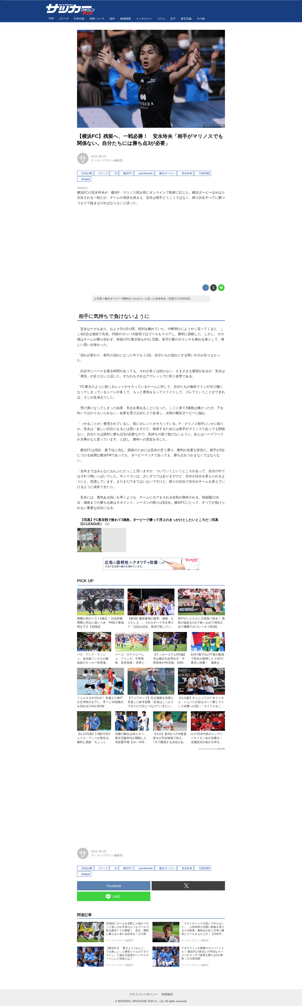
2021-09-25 (98, 156)
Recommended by (207, 749)
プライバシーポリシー (143, 994)
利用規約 (167, 994)
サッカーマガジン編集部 (107, 160)
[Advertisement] (151, 245)
